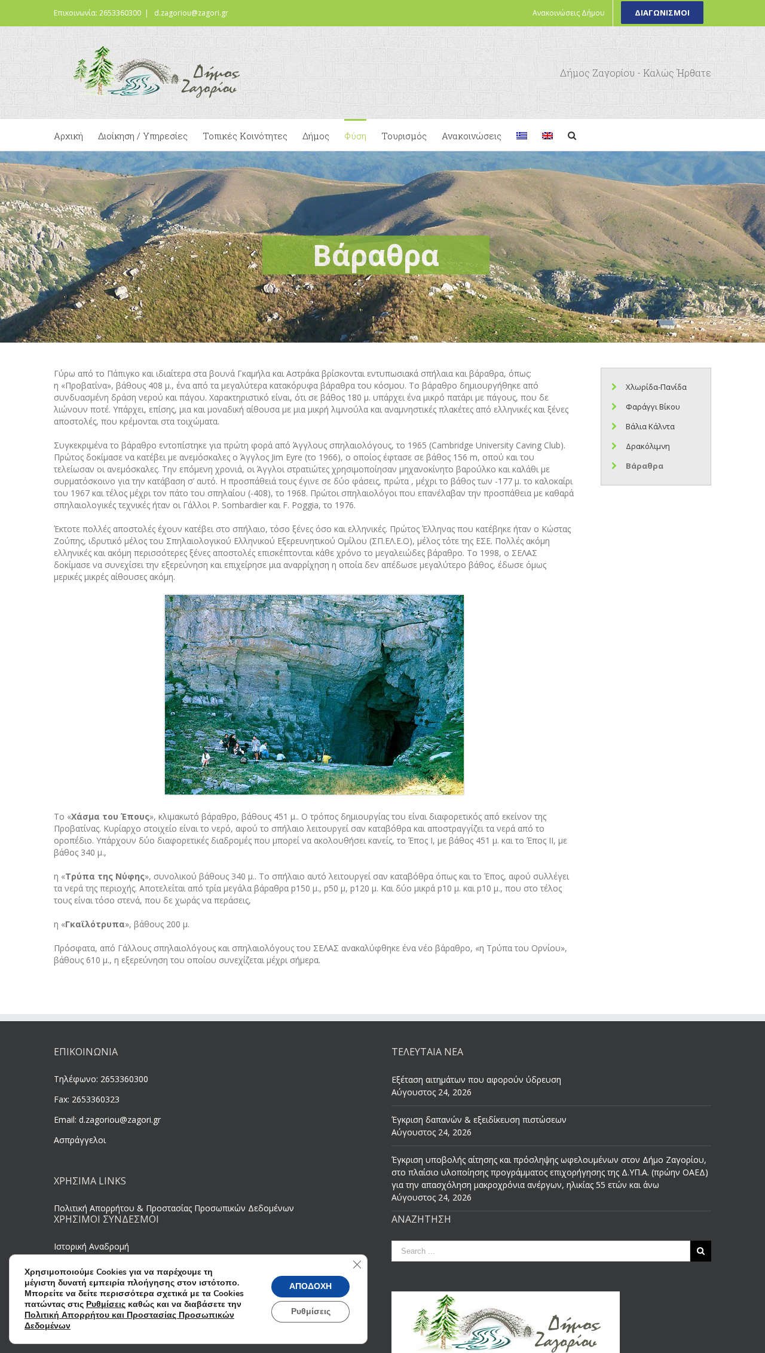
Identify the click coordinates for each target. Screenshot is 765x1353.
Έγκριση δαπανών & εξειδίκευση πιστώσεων (479, 1119)
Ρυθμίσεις (106, 1304)
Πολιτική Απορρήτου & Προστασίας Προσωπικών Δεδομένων (174, 1208)
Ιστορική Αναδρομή (91, 1246)
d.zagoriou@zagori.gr (191, 13)
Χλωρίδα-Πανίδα (656, 386)
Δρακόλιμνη (648, 446)
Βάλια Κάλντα (650, 426)
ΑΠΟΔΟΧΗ (310, 1286)
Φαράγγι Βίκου (653, 406)
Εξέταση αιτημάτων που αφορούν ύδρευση (476, 1079)
